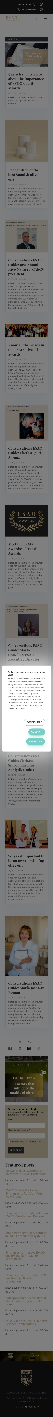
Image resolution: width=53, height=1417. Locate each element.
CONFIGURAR (34, 722)
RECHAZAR (35, 741)
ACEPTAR (36, 732)
